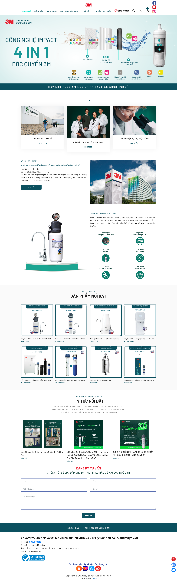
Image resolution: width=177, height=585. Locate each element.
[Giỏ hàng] (147, 11)
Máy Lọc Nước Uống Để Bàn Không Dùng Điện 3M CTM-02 (111, 339)
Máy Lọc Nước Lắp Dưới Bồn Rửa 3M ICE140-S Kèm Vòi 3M (42, 339)
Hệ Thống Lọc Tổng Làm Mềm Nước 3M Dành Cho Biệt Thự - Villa (45, 380)
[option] (88, 58)
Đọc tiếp (24, 458)
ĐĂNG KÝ (88, 515)
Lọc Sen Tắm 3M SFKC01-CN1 (100, 380)
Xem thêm (43, 143)
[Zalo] (173, 565)
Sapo (95, 578)
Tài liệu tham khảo (103, 11)
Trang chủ (26, 11)
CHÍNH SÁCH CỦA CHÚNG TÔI (97, 528)
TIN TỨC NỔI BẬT (88, 401)
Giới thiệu (38, 11)
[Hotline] (173, 559)
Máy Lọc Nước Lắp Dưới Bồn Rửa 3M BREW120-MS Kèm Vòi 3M (78, 339)
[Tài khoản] (140, 10)
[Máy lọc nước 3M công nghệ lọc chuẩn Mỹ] (88, 58)
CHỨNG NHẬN (73, 528)
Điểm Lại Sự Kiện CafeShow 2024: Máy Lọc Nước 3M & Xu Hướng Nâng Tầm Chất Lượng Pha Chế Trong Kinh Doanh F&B (87, 455)
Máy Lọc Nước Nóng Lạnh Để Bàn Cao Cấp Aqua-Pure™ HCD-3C (147, 339)
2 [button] (89, 100)
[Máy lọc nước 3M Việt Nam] (88, 5)
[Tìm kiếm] (133, 11)
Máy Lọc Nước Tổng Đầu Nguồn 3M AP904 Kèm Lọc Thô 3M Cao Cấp (80, 380)
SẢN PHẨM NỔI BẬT (88, 295)
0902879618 (123, 11)
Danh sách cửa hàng (69, 11)
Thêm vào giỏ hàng (27, 342)
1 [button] (87, 100)
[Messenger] (173, 570)
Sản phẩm (51, 11)
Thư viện (87, 11)
